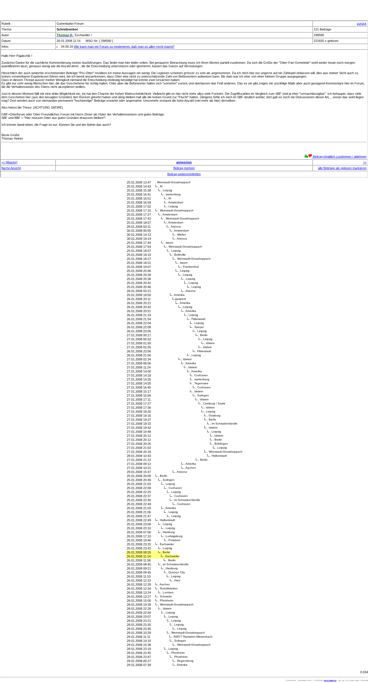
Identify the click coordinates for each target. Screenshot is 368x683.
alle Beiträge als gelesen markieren (342, 168)
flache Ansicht (11, 168)
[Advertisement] (184, 8)
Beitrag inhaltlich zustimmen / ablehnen (339, 156)
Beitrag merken (184, 168)
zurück (362, 23)
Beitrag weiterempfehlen (184, 174)
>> (365, 162)
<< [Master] (9, 162)
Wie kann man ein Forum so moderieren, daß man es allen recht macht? (124, 46)
